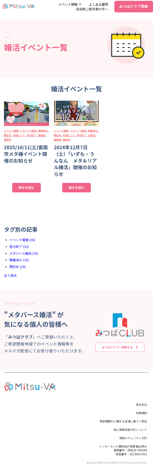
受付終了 (31, 135)
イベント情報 (67, 4)
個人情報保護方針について (130, 430)
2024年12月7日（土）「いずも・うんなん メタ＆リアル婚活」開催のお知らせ (75, 160)
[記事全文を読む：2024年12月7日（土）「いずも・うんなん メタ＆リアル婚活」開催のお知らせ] (76, 113)
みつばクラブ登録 (133, 6)
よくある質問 (98, 4)
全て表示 (10, 275)
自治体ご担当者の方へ (92, 9)
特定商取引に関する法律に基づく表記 (123, 421)
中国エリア (19, 135)
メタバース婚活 (28, 130)
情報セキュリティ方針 (133, 438)
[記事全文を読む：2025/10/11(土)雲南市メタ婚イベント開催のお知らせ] (26, 113)
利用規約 (141, 413)
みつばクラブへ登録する (117, 347)
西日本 (7, 135)
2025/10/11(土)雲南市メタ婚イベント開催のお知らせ (26, 154)
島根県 (41, 135)
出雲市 (91, 135)
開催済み (43, 130)
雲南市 (7, 139)
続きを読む (26, 187)
